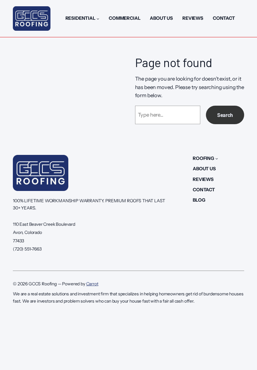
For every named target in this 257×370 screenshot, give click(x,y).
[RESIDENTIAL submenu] (98, 18)
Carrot (92, 284)
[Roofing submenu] (216, 158)
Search (225, 115)
